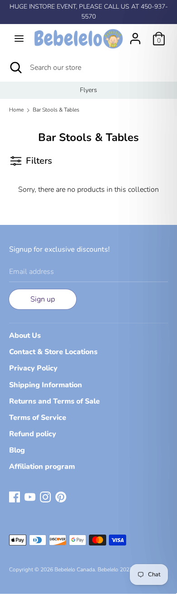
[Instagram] (45, 496)
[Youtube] (30, 496)
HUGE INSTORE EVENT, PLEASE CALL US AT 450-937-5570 (89, 11)
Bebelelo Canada (74, 569)
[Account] (135, 35)
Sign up (42, 299)
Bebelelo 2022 (115, 569)
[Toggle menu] (19, 38)
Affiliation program (42, 467)
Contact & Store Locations (53, 352)
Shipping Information (45, 385)
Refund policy (32, 434)
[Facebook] (14, 496)
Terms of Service (37, 418)
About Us (25, 336)
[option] (88, 90)
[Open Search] (15, 67)
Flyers (88, 90)
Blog (17, 450)
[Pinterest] (60, 496)
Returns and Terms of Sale (54, 401)
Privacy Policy (33, 368)
